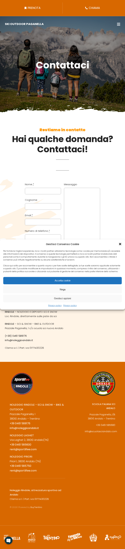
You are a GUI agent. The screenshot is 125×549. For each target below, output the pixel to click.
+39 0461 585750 (20, 466)
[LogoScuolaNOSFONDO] (103, 373)
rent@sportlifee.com (23, 449)
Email (29, 215)
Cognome (31, 200)
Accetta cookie (62, 280)
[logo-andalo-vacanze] (113, 536)
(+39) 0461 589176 (16, 336)
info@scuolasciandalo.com (101, 431)
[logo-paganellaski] (74, 534)
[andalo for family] (31, 534)
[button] (120, 244)
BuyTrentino (36, 507)
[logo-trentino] (51, 536)
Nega (62, 289)
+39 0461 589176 (20, 423)
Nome (29, 184)
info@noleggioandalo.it (19, 340)
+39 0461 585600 (20, 444)
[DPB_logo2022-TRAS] (93, 534)
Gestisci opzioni (62, 298)
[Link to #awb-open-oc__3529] (118, 24)
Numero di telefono (37, 231)
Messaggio (70, 184)
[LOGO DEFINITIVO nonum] (22, 373)
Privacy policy (55, 305)
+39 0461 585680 (105, 425)
